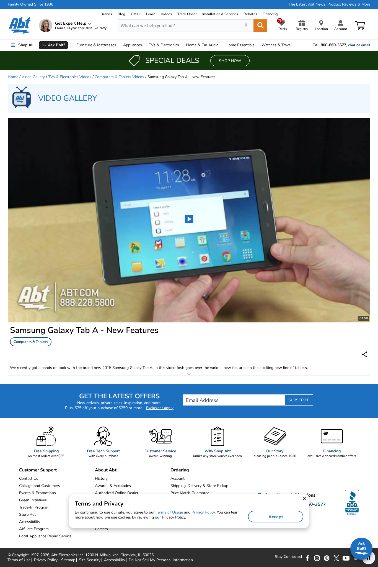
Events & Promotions (37, 493)
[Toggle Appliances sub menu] (144, 45)
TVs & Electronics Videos (69, 76)
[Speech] (245, 25)
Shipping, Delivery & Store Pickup (199, 485)
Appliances (132, 45)
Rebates (250, 14)
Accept (275, 517)
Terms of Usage (169, 512)
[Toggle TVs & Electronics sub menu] (181, 45)
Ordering (179, 470)
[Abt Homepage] (20, 25)
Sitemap (68, 560)
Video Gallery (33, 76)
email (365, 45)
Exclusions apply (160, 408)
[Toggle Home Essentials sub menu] (257, 45)
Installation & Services (220, 14)
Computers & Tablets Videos (119, 76)
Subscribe (298, 400)
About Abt (105, 470)
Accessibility (114, 560)
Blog (121, 14)
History (101, 478)
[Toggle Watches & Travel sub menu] (294, 45)
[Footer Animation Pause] (368, 557)
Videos (166, 14)
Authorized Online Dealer (116, 493)
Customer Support (38, 470)
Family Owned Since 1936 (30, 4)
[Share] (364, 354)
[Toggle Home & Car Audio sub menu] (221, 45)
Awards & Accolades (113, 485)
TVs (164, 45)
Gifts (134, 14)
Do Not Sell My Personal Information (161, 560)
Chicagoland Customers (39, 485)
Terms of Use (18, 560)
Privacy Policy (46, 560)
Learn (150, 14)
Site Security (89, 560)
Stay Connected (288, 556)
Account (177, 478)
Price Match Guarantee (189, 493)
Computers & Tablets (31, 341)
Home (240, 45)
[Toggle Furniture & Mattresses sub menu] (118, 45)
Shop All (25, 45)
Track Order (187, 14)
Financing (270, 14)
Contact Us (28, 478)
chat (351, 45)
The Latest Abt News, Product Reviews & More (329, 4)
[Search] (260, 25)
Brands (106, 14)
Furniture (96, 45)
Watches (277, 45)
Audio (202, 45)
